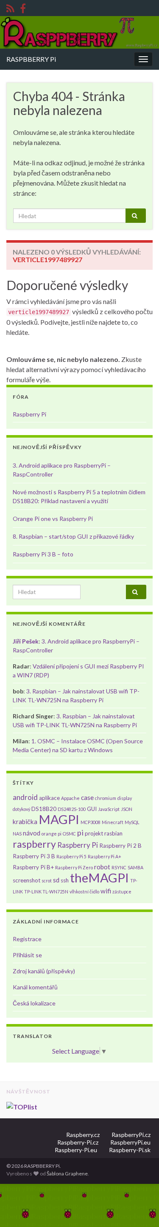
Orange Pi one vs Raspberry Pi (53, 518)
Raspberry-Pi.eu (76, 1149)
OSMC (69, 833)
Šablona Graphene (67, 1173)
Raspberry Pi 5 (71, 856)
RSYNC (119, 867)
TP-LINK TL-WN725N (46, 891)
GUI (92, 808)
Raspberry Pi (29, 414)
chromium (105, 798)
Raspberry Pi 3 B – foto (43, 554)
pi (80, 832)
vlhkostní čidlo (84, 891)
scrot (47, 880)
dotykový (21, 809)
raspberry (34, 844)
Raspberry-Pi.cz (77, 1142)
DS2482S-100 (72, 809)
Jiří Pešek (26, 641)
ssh (65, 880)
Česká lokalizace (34, 1003)
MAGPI (59, 819)
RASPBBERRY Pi (31, 59)
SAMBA (135, 867)
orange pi (51, 833)
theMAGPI (99, 877)
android (25, 797)
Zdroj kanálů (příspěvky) (44, 971)
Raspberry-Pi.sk (130, 1149)
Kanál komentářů (35, 987)
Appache (70, 798)
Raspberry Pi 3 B (34, 856)
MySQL (132, 822)
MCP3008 (90, 822)
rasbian (113, 833)
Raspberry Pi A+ (104, 856)
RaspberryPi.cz (131, 1134)
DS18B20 (43, 808)
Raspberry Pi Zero (74, 867)
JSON (126, 809)
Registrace (27, 938)
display (124, 798)
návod (31, 833)
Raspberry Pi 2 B (120, 845)
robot (102, 867)
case (87, 797)
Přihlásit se (27, 955)
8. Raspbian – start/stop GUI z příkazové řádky (73, 536)
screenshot (26, 880)
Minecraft (112, 822)
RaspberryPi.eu (130, 1142)
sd (56, 880)
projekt (94, 833)
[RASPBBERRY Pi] (23, 7)
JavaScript (109, 809)
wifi (105, 891)
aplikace (49, 797)
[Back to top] (140, 1208)
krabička (25, 821)
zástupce (121, 891)
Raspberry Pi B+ (33, 867)
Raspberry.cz (83, 1134)
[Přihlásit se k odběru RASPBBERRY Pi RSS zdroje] (10, 7)
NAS (17, 833)
